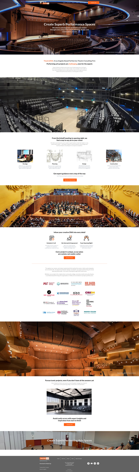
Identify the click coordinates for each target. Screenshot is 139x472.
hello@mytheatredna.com (69, 465)
